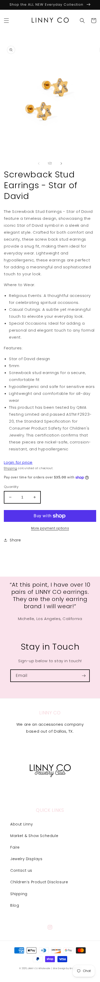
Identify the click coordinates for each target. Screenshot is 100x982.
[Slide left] (38, 163)
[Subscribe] (83, 675)
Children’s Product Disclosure (39, 882)
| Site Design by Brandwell (66, 968)
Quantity (11, 486)
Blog (14, 905)
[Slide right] (61, 163)
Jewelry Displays (26, 858)
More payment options (50, 528)
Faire (15, 847)
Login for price (18, 462)
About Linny (21, 824)
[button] (6, 20)
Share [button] (15, 540)
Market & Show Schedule (34, 835)
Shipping (10, 468)
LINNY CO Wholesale (39, 968)
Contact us (21, 870)
